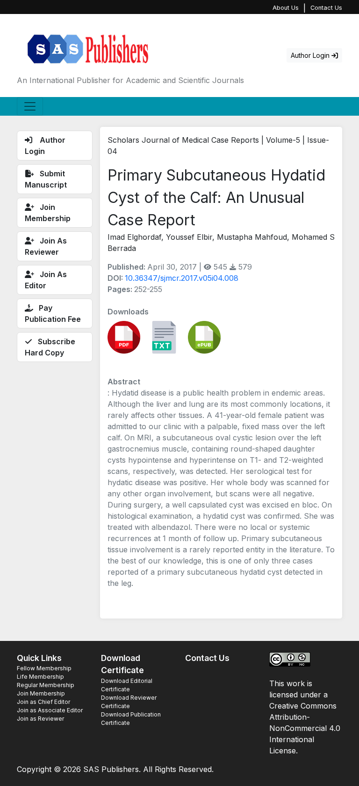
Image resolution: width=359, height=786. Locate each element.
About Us (286, 7)
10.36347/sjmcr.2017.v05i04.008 (181, 278)
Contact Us (326, 7)
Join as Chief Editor (43, 701)
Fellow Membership (44, 668)
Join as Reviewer (40, 718)
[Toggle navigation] (30, 106)
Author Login (311, 55)
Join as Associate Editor (50, 710)
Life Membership (40, 676)
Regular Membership (45, 685)
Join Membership (41, 693)
